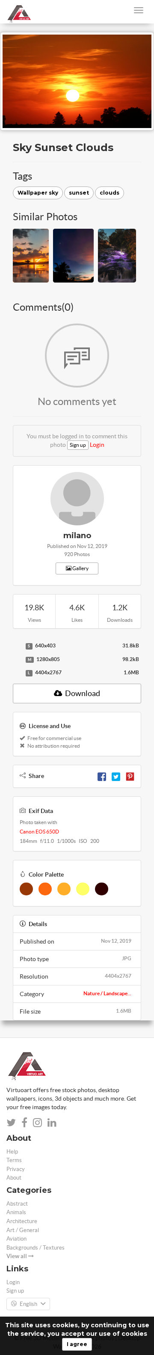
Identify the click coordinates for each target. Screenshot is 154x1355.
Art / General (22, 1230)
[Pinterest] (130, 775)
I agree (77, 1344)
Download (82, 693)
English (28, 1304)
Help (12, 1151)
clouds (109, 192)
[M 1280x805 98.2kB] (17, 660)
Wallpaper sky (38, 192)
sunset (79, 192)
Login (97, 444)
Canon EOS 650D (39, 831)
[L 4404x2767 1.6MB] (17, 673)
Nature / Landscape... (107, 993)
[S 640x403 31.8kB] (17, 646)
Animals (16, 1212)
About (13, 1177)
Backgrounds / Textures (35, 1247)
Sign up (78, 445)
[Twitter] (116, 775)
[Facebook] (102, 775)
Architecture (21, 1221)
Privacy (15, 1169)
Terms (14, 1160)
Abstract (17, 1204)
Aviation (16, 1239)
